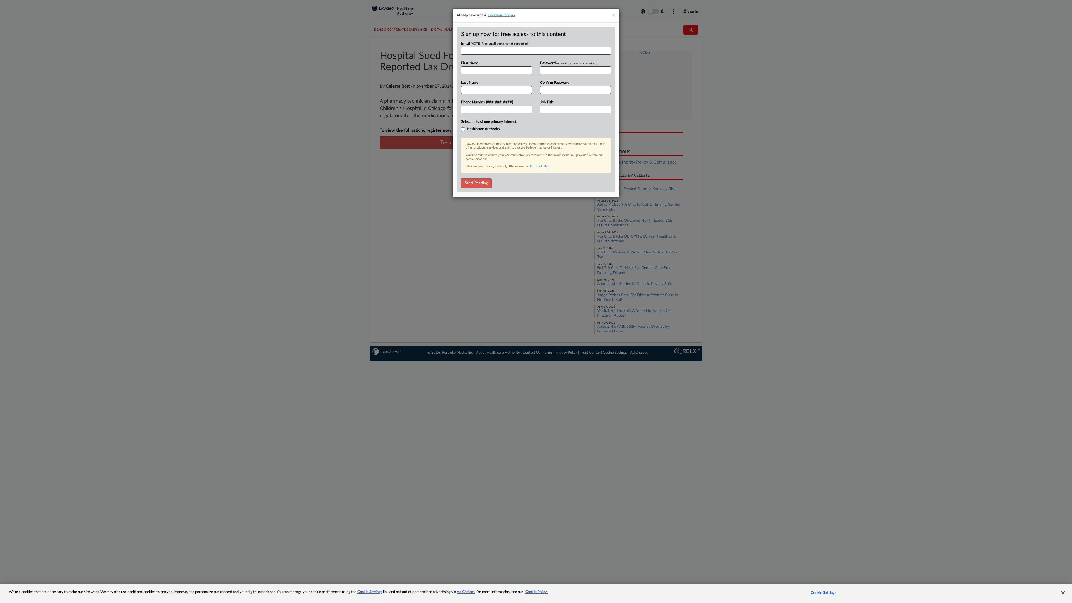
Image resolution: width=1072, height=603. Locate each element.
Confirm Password (554, 83)
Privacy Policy (539, 166)
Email (494, 44)
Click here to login (501, 15)
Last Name (469, 83)
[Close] (1063, 593)
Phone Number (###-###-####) (487, 102)
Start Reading (476, 183)
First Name (470, 63)
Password (568, 63)
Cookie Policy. (536, 592)
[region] (536, 593)
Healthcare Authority (483, 129)
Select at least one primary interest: (489, 122)
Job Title (547, 102)
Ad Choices (466, 592)
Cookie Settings (369, 592)
